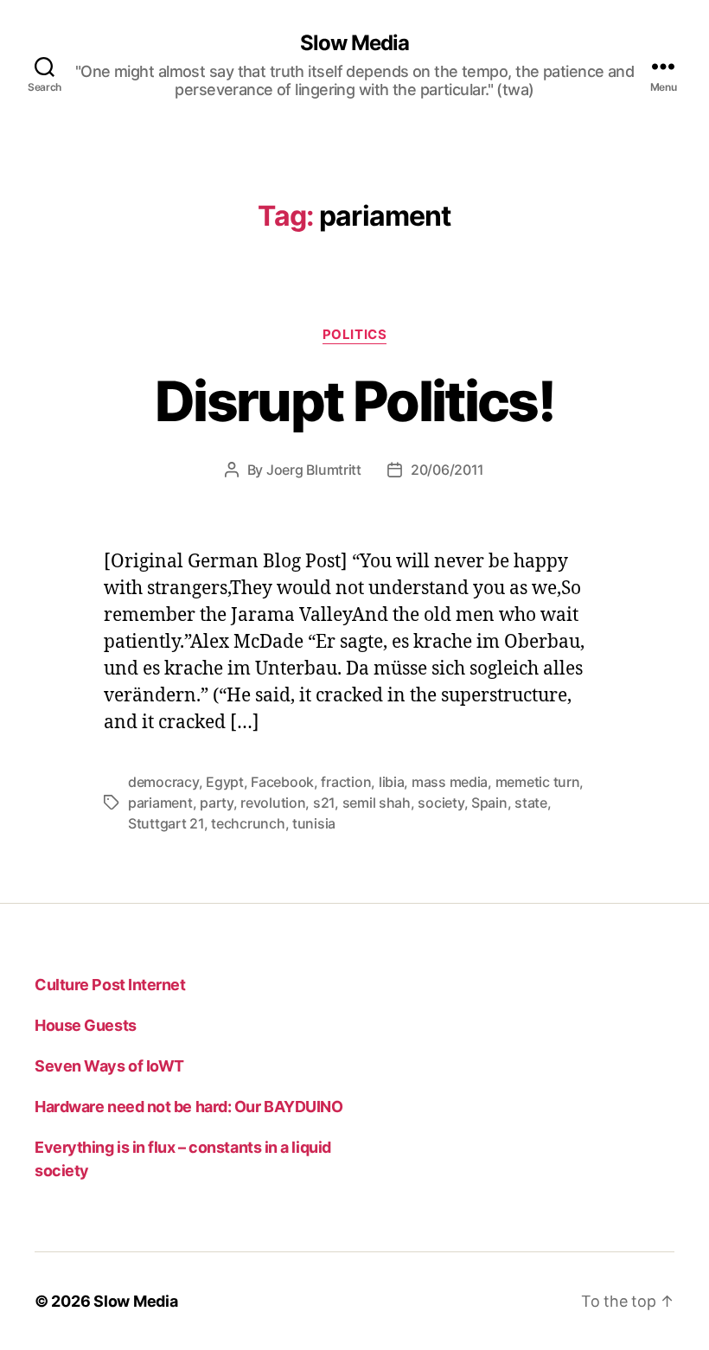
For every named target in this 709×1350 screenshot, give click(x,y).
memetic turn (537, 781)
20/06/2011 (447, 469)
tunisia (313, 823)
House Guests (86, 1025)
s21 (324, 802)
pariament (160, 802)
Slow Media (354, 43)
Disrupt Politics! (354, 401)
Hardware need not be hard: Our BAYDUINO (188, 1106)
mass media (450, 781)
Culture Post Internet (110, 985)
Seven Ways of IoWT (109, 1066)
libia (392, 781)
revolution (272, 802)
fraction (346, 781)
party (216, 802)
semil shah (376, 802)
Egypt (225, 781)
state (530, 802)
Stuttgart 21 (166, 823)
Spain (489, 802)
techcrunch (247, 823)
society (440, 802)
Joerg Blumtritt (313, 469)
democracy (163, 781)
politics (354, 334)
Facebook (282, 781)
